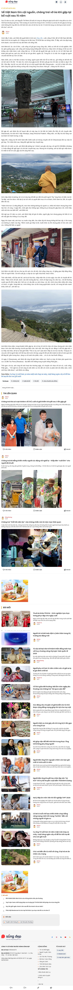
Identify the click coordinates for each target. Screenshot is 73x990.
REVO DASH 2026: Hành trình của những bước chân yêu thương (24, 898)
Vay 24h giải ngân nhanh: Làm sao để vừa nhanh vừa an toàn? (24, 906)
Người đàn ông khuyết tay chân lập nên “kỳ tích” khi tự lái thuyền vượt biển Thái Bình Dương (52, 779)
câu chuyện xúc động (50, 381)
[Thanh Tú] (34, 623)
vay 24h (60, 950)
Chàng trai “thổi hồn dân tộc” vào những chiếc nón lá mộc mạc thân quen (31, 522)
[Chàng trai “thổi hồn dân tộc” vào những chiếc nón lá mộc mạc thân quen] (31, 548)
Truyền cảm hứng (11, 922)
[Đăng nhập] (65, 2)
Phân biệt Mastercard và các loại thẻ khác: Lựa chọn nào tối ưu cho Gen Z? (28, 910)
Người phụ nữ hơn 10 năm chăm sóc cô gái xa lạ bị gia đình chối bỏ (52, 669)
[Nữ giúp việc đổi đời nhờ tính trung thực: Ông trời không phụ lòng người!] (15, 747)
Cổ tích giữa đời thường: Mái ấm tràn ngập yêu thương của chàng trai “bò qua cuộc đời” (51, 687)
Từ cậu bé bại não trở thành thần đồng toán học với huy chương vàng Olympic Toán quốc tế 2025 (52, 651)
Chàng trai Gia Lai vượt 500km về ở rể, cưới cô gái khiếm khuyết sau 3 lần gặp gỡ (33, 401)
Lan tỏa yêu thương (26, 922)
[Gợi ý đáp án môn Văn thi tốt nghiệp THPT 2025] (15, 802)
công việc (39, 38)
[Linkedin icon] (61, 937)
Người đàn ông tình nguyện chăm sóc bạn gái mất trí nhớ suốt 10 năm (51, 761)
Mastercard (61, 954)
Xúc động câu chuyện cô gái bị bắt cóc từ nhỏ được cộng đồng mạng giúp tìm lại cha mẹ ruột (52, 706)
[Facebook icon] (52, 937)
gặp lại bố (27, 381)
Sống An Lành (43, 961)
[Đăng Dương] (2, 518)
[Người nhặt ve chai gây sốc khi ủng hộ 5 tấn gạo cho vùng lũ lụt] (15, 729)
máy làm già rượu (64, 957)
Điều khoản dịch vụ (44, 972)
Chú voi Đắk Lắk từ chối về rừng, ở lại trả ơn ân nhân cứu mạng (51, 852)
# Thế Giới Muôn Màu (8, 8)
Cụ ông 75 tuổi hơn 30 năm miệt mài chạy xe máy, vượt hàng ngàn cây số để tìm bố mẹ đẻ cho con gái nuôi (51, 834)
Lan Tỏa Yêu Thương (45, 956)
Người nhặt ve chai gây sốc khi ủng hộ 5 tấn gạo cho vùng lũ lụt (52, 724)
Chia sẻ (68, 449)
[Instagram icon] (56, 937)
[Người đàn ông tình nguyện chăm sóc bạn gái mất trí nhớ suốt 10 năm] (15, 765)
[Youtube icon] (65, 937)
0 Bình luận (38, 449)
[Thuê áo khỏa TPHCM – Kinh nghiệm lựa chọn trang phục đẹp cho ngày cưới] (15, 619)
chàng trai (15, 381)
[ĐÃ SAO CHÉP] (38, 987)
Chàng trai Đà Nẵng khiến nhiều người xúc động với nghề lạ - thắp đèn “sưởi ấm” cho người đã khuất (35, 461)
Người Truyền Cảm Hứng (44, 953)
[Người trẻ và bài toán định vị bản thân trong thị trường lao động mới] (15, 637)
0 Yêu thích (8, 449)
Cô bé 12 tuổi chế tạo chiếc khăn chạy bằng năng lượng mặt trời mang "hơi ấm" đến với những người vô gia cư (50, 816)
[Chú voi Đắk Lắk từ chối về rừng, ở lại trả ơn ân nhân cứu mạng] (15, 857)
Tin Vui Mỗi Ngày (44, 950)
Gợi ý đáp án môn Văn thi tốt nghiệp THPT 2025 (51, 798)
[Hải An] (2, 397)
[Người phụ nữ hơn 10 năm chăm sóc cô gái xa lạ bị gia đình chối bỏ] (15, 674)
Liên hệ (40, 984)
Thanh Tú (39, 623)
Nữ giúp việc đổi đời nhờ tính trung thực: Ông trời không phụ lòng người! (51, 742)
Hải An (7, 31)
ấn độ (37, 381)
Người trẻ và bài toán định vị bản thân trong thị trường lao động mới (52, 634)
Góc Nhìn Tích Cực (45, 966)
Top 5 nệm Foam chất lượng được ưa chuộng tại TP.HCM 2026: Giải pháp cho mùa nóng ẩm (33, 902)
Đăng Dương (8, 517)
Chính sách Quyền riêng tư (44, 976)
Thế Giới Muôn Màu (45, 964)
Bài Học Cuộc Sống (45, 959)
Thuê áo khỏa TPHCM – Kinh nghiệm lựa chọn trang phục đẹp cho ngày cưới (51, 614)
